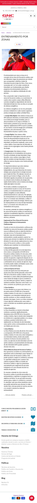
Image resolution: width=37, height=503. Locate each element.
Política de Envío (7, 471)
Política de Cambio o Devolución (12, 469)
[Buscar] (34, 27)
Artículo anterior (10, 395)
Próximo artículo (26, 395)
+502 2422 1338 (10, 10)
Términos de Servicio (8, 467)
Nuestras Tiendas (7, 452)
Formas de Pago (6, 454)
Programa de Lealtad (8, 458)
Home (2, 32)
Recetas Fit (5, 482)
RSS (19, 44)
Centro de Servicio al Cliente (10, 456)
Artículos (9, 32)
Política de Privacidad (8, 473)
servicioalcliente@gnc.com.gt (25, 10)
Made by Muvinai (18, 495)
